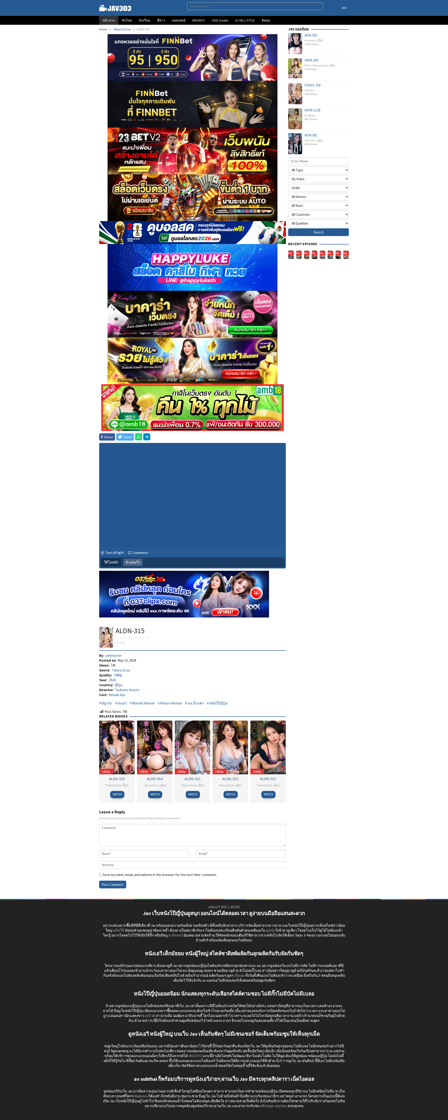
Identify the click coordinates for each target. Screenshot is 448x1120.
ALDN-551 (268, 778)
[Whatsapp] (138, 436)
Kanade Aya (116, 695)
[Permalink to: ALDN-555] (117, 747)
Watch (117, 794)
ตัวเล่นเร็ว (133, 562)
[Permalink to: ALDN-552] (230, 747)
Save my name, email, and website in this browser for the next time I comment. (160, 874)
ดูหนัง (270, 930)
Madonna (140, 1096)
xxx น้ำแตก (195, 703)
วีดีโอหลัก (111, 562)
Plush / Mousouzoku (316, 65)
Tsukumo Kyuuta (127, 690)
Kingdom (309, 115)
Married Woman (143, 703)
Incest (122, 703)
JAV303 (235, 907)
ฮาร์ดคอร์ (175, 935)
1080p (118, 675)
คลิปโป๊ (118, 930)
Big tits (107, 703)
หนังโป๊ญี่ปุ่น (218, 703)
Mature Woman (171, 703)
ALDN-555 (117, 778)
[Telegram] (146, 436)
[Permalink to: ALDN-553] (192, 747)
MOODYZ (195, 1056)
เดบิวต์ (150, 1015)
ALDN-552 (230, 778)
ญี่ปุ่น (118, 685)
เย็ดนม (239, 975)
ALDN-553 (192, 778)
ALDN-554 (155, 778)
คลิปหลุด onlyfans (273, 1106)
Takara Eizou (121, 670)
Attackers (310, 40)
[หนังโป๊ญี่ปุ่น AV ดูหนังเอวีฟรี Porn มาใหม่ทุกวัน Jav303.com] (115, 7)
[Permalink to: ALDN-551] (268, 747)
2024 (112, 680)
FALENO (309, 90)
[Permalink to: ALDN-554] (155, 747)
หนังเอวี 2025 (217, 907)
